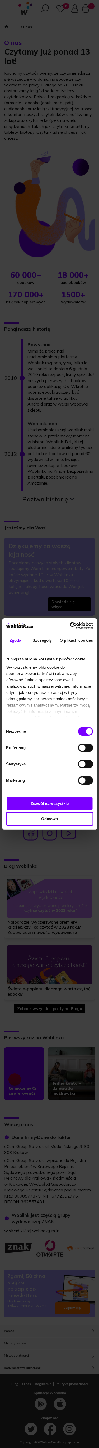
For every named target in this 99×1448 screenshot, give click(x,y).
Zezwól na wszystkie (50, 803)
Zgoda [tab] (15, 640)
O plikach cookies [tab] (76, 640)
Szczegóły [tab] (42, 640)
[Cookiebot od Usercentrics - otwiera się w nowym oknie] (70, 625)
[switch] (85, 748)
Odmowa (49, 819)
